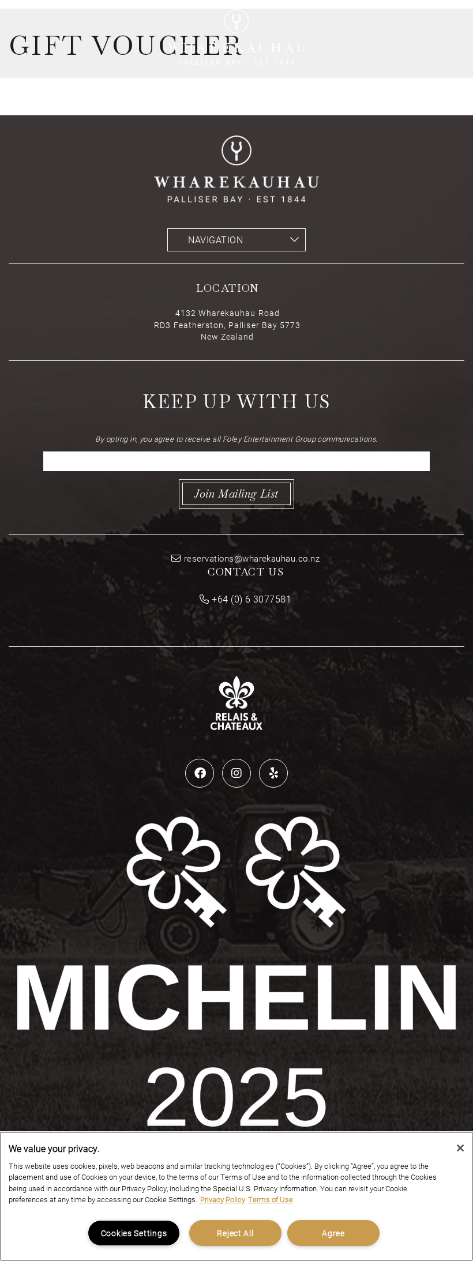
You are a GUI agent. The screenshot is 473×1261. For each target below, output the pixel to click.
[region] (236, 1196)
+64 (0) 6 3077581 (251, 599)
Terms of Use (270, 1199)
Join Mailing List (236, 494)
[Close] (460, 1148)
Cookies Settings (134, 1233)
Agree (333, 1233)
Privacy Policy (222, 1199)
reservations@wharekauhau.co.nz (252, 558)
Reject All (235, 1233)
